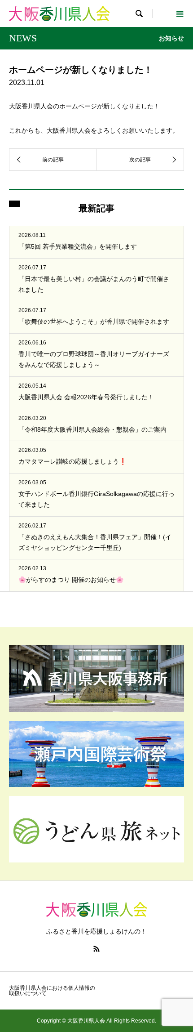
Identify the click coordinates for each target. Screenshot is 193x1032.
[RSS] (96, 949)
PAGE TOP (180, 991)
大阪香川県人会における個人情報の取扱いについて (52, 990)
